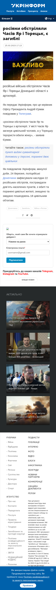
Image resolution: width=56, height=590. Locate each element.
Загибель (26, 208)
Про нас (12, 501)
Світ (10, 465)
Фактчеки (12, 460)
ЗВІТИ (11, 552)
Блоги (31, 461)
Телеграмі (25, 113)
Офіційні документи (34, 487)
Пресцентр (33, 11)
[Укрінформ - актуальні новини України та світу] (28, 5)
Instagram (8, 274)
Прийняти (28, 585)
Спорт (11, 488)
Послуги (10, 11)
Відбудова (13, 446)
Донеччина (12, 208)
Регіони (11, 470)
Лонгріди (33, 470)
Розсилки (12, 564)
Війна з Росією (40, 208)
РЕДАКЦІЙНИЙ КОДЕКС (15, 558)
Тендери (12, 527)
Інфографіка (35, 465)
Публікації (33, 442)
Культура (12, 479)
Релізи (31, 493)
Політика (12, 451)
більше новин (28, 280)
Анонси (43, 11)
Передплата (14, 510)
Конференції (35, 481)
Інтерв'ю (33, 447)
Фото (31, 451)
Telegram (47, 271)
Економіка (13, 456)
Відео (31, 456)
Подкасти (33, 437)
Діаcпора (12, 484)
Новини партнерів (34, 475)
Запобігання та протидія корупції (16, 532)
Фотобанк (21, 11)
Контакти (12, 506)
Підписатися (16, 260)
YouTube (23, 274)
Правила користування (14, 521)
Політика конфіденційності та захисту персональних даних (16, 543)
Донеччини (10, 178)
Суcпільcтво (14, 474)
